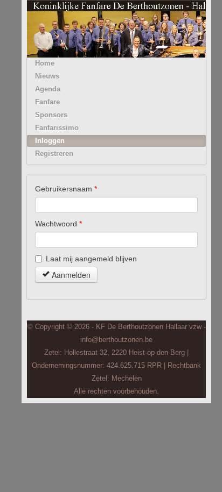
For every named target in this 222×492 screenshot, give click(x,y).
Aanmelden (70, 274)
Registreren (54, 153)
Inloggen (50, 141)
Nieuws (47, 76)
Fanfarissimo (57, 128)
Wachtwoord (58, 223)
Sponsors (51, 115)
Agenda (47, 89)
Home (44, 63)
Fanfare (47, 102)
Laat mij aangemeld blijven (91, 258)
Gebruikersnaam (66, 188)
